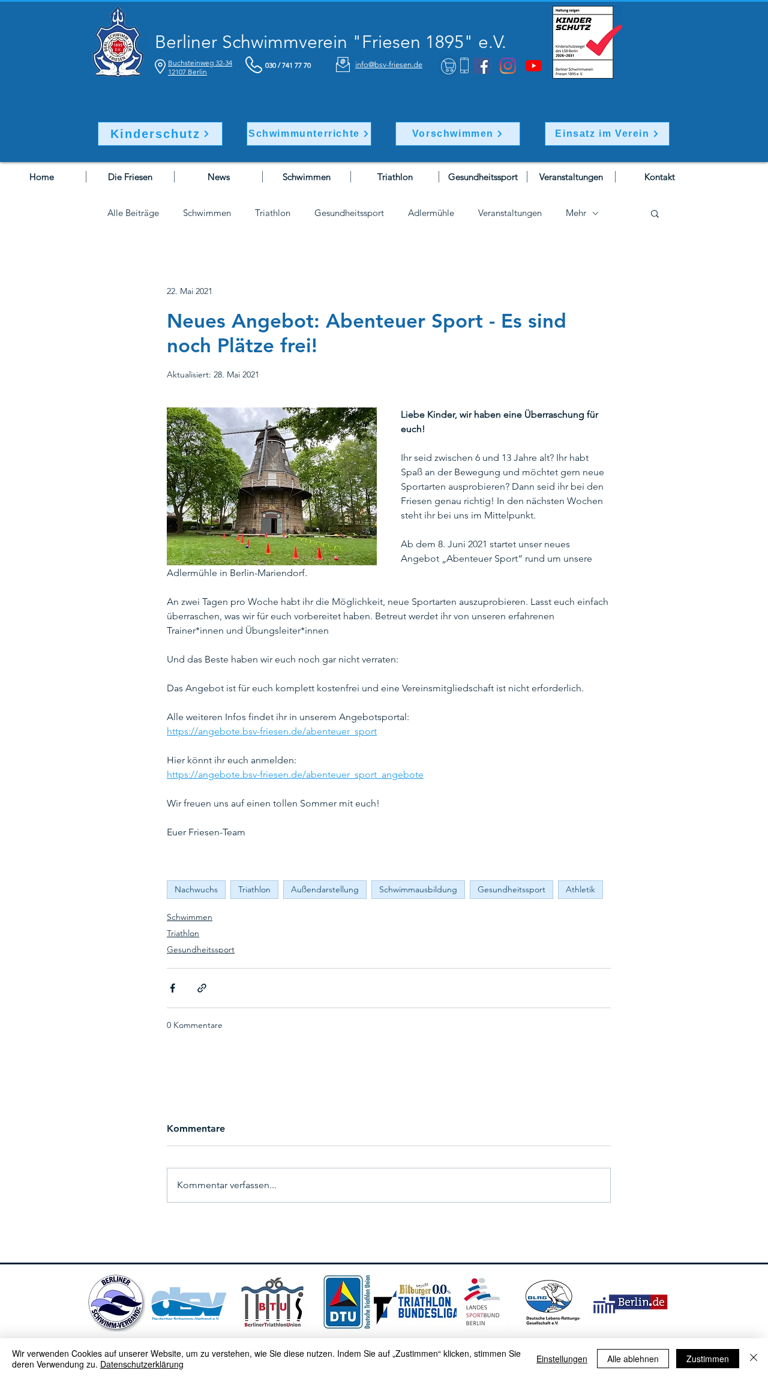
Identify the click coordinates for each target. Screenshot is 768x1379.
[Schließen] (753, 1358)
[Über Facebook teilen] (172, 988)
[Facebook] (482, 66)
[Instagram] (508, 66)
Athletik (580, 889)
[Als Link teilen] (202, 988)
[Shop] (448, 66)
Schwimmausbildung (418, 889)
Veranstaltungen (510, 213)
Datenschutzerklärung (142, 1364)
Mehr (576, 213)
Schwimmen (207, 213)
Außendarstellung (325, 889)
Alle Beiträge (133, 213)
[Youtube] (534, 66)
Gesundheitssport (349, 213)
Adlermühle (431, 213)
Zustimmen (707, 1359)
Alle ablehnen (633, 1359)
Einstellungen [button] (561, 1359)
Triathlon (272, 213)
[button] (655, 213)
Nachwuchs (196, 889)
